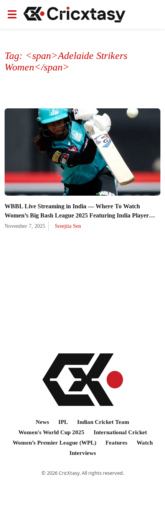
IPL (63, 422)
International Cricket (120, 432)
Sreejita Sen (68, 226)
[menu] (12, 14)
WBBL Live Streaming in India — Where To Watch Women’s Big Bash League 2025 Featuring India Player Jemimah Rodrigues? (77, 215)
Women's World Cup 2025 (51, 432)
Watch (145, 443)
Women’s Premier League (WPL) (54, 443)
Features (116, 443)
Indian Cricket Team (103, 422)
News (42, 422)
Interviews (82, 453)
